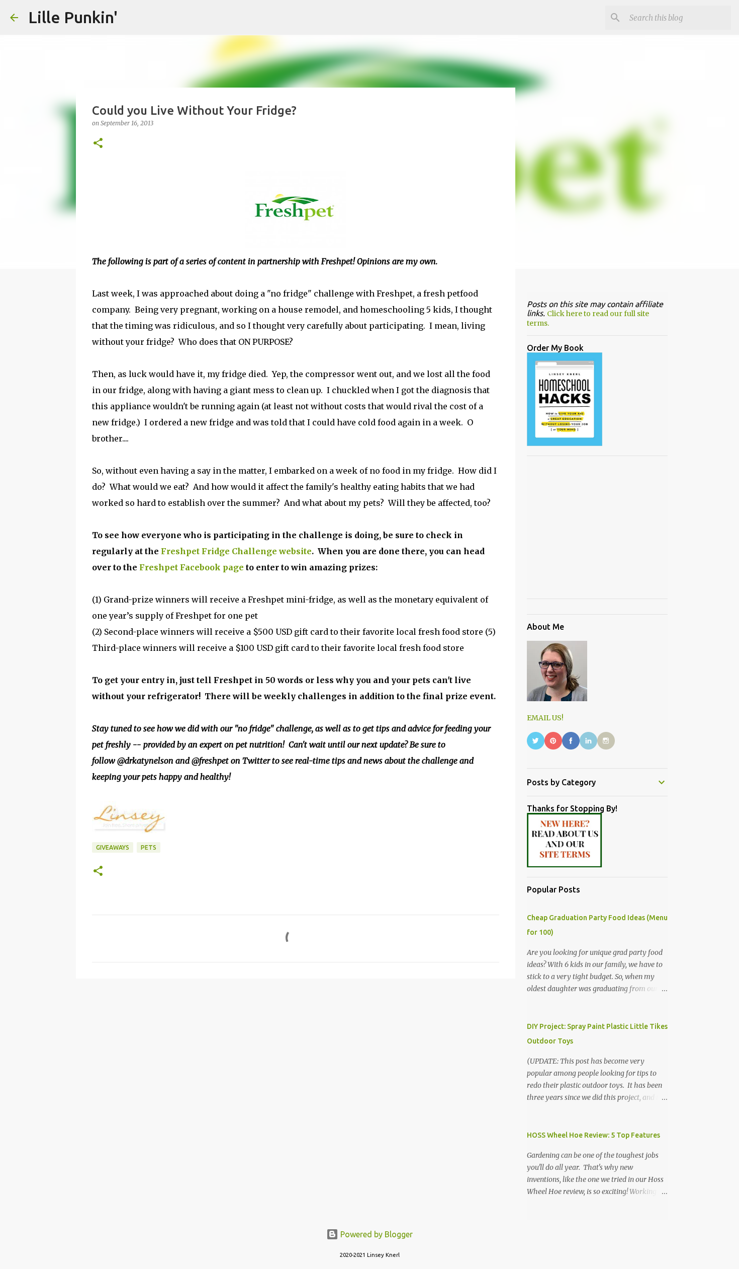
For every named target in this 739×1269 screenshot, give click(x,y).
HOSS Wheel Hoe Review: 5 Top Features (593, 1135)
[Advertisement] (295, 1064)
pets (148, 847)
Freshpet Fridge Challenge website (236, 551)
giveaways (112, 847)
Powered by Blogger (375, 1234)
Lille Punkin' (73, 17)
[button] (98, 144)
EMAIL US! (545, 717)
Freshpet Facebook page (191, 567)
